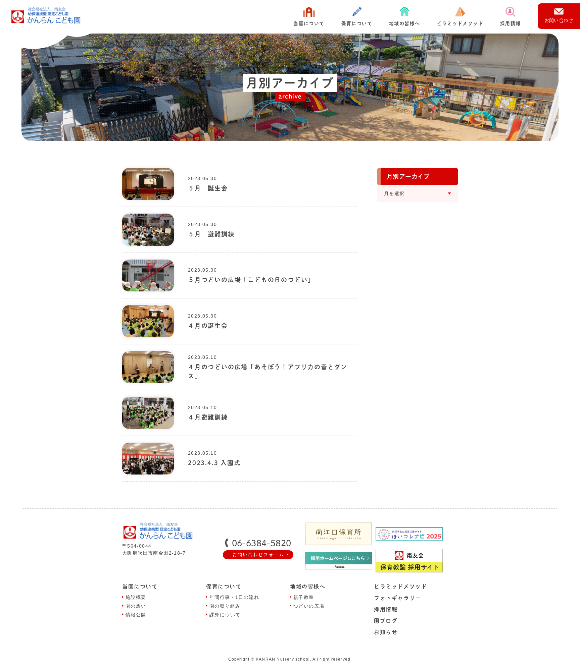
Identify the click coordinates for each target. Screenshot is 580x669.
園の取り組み (224, 606)
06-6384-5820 (261, 543)
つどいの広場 (308, 606)
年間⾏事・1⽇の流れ (234, 597)
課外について (224, 614)
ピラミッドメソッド (460, 23)
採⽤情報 (510, 23)
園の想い (136, 606)
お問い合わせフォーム (258, 554)
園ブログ (385, 620)
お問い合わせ (558, 20)
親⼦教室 (303, 597)
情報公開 (136, 614)
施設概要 (136, 597)
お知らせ (385, 632)
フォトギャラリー (397, 598)
